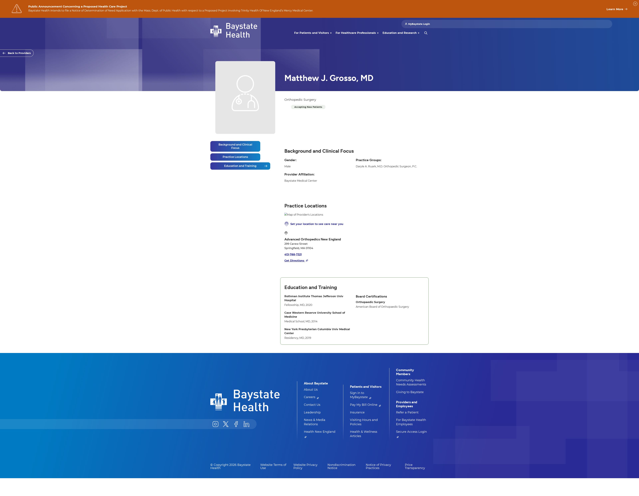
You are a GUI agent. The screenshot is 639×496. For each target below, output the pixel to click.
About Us (311, 389)
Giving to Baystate (410, 392)
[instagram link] (215, 424)
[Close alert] (635, 4)
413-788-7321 (293, 254)
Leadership (312, 412)
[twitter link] (226, 424)
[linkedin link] (246, 424)
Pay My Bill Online (364, 405)
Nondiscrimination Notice (341, 466)
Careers (310, 397)
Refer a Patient (407, 412)
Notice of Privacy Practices (378, 466)
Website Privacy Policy (305, 466)
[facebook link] (236, 424)
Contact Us (312, 405)
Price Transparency (415, 466)
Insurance (357, 412)
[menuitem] (312, 33)
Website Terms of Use (273, 466)
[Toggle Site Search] (426, 33)
